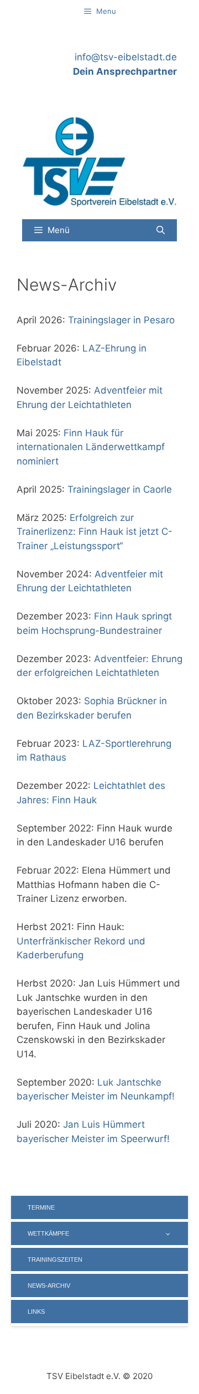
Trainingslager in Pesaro (121, 320)
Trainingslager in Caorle (119, 489)
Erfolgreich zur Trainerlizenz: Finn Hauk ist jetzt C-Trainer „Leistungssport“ (94, 531)
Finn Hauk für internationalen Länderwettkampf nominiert (91, 447)
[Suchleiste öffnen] (160, 230)
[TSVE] (99, 160)
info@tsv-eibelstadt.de (126, 57)
